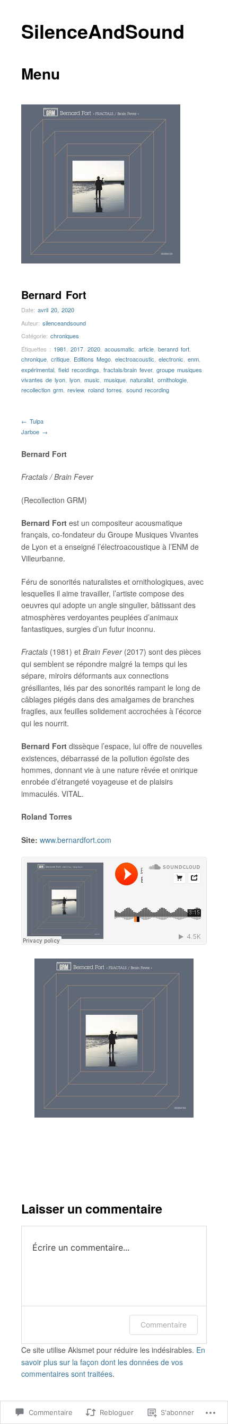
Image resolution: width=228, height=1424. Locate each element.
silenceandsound (64, 323)
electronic (171, 359)
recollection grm (42, 389)
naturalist (141, 379)
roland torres (105, 389)
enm (193, 359)
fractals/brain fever (127, 369)
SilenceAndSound (103, 31)
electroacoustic (134, 359)
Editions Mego (92, 359)
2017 (77, 349)
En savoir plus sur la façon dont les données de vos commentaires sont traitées (113, 1361)
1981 (60, 349)
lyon (74, 379)
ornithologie (172, 379)
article (146, 349)
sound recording (147, 389)
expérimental (37, 369)
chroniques (64, 335)
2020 (93, 349)
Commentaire (164, 1324)
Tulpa (32, 421)
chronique (34, 359)
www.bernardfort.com (75, 839)
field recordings (78, 369)
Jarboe (34, 431)
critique (60, 359)
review (75, 389)
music (92, 379)
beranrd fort (173, 349)
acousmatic (119, 349)
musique (115, 379)
